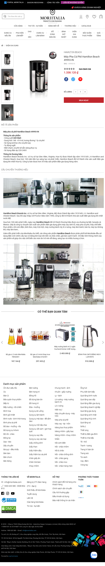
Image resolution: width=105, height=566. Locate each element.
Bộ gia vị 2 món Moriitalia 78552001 (15, 355)
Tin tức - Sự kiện (33, 506)
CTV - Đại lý (31, 486)
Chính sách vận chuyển (62, 488)
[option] (15, 342)
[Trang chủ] (2, 45)
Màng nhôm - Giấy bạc (64, 431)
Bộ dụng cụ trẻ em (11, 430)
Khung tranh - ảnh (62, 388)
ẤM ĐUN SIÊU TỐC (10, 388)
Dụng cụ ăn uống (36, 411)
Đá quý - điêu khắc (11, 449)
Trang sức (84, 453)
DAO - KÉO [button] (29, 34)
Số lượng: (68, 92)
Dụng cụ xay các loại (37, 439)
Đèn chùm (7, 457)
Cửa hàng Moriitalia (35, 502)
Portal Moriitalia (15, 2)
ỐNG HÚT (83, 388)
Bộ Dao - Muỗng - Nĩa (12, 426)
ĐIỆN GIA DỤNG (12, 45)
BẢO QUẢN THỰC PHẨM (12, 399)
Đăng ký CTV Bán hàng (36, 482)
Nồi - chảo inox (61, 462)
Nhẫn (57, 439)
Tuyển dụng (32, 494)
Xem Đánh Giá (85, 69)
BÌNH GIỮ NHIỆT (9, 415)
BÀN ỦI (6, 396)
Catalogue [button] (86, 26)
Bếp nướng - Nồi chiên (12, 407)
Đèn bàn (6, 453)
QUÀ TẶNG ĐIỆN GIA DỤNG (90, 403)
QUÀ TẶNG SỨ (85, 422)
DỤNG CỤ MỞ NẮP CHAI (38, 425)
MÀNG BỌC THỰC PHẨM (64, 427)
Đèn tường (33, 388)
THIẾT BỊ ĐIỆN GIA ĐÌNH (89, 434)
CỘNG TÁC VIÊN (53, 3)
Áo (4, 392)
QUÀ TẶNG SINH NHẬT (88, 415)
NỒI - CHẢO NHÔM (62, 447)
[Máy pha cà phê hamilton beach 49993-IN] (39, 76)
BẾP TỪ (6, 403)
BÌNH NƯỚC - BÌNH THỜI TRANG (14, 419)
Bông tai (7, 438)
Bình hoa (7, 411)
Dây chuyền (8, 446)
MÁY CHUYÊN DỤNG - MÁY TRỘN (65, 414)
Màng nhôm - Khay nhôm (65, 435)
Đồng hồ (32, 396)
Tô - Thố (83, 442)
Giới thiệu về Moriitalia (36, 490)
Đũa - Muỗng (34, 407)
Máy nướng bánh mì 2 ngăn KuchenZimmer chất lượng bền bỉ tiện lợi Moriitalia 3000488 (64, 348)
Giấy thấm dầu (35, 450)
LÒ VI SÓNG (59, 406)
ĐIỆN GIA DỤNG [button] (74, 34)
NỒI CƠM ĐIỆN (60, 443)
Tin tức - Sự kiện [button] (35, 26)
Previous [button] (2, 342)
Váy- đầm (84, 461)
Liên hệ (30, 498)
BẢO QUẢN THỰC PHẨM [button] (87, 34)
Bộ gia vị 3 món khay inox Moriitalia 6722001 (40, 355)
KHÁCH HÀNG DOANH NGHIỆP (87, 7)
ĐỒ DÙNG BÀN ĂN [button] (52, 34)
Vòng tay (84, 465)
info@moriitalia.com (12, 482)
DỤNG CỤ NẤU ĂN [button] (7, 34)
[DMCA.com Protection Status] (8, 509)
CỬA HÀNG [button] (18, 26)
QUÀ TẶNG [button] (98, 34)
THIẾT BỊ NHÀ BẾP (87, 438)
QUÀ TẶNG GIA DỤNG (88, 411)
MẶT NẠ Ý (58, 410)
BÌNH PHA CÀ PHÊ (10, 422)
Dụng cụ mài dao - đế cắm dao (40, 420)
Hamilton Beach (73, 52)
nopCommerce (13, 556)
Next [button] (102, 342)
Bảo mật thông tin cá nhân (63, 500)
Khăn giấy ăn (34, 458)
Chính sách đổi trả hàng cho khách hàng (64, 483)
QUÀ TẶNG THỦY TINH (88, 419)
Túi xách (83, 457)
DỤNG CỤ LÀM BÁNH (36, 415)
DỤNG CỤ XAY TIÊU (36, 435)
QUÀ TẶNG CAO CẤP (87, 399)
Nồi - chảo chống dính (64, 454)
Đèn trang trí (34, 392)
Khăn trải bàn (35, 462)
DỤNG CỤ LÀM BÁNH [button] (40, 34)
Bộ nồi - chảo (8, 434)
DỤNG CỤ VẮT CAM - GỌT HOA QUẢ (40, 430)
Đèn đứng (7, 461)
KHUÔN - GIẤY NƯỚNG (63, 392)
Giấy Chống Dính (36, 443)
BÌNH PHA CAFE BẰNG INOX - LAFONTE (89, 355)
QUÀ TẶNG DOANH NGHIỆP (90, 407)
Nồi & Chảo (59, 450)
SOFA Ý (83, 426)
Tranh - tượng (86, 446)
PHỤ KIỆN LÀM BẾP (87, 392)
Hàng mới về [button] (53, 26)
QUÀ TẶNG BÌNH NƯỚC (88, 396)
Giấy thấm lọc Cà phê (38, 454)
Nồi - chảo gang (61, 458)
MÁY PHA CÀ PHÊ (61, 420)
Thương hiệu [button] (70, 26)
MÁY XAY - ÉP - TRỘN (62, 424)
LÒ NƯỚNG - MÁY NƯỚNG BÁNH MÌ (64, 400)
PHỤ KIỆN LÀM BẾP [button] (20, 34)
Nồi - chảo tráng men (63, 466)
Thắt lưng (84, 430)
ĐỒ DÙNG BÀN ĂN (36, 399)
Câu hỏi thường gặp (60, 492)
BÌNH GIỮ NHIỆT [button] (63, 34)
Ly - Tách (58, 396)
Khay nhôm (34, 466)
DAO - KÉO (7, 442)
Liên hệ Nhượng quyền (73, 3)
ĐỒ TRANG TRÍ (34, 403)
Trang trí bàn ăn (87, 449)
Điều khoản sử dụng (60, 496)
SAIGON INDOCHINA (35, 3)
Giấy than (33, 447)
